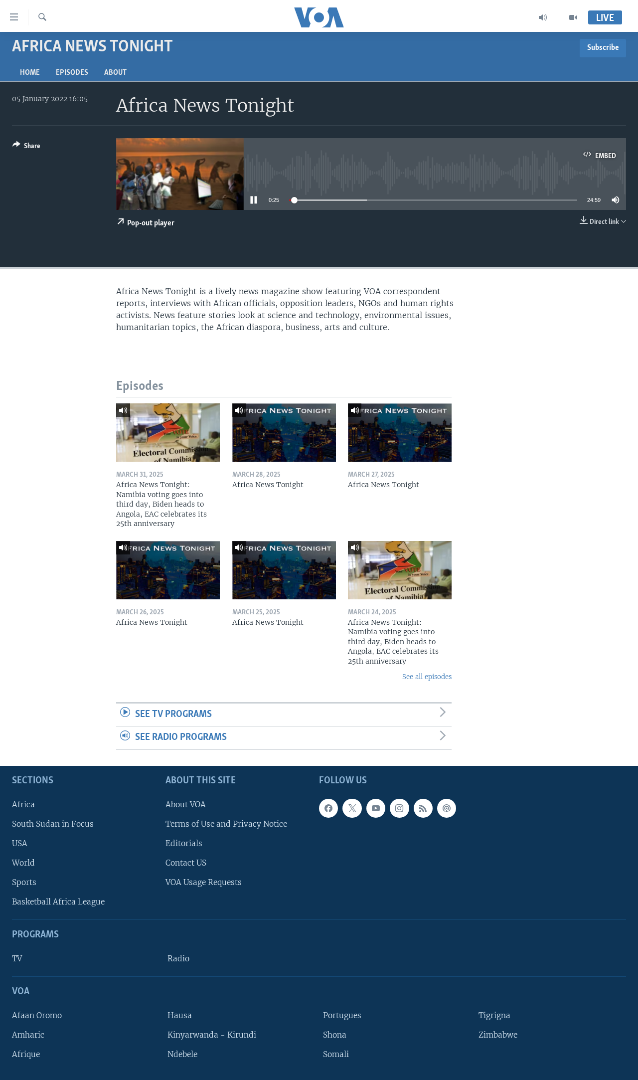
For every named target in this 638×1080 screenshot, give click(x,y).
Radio (178, 958)
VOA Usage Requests (203, 882)
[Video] (573, 17)
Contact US (185, 863)
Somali (336, 1054)
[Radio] (543, 17)
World (23, 863)
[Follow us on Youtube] (375, 808)
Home (30, 73)
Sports (24, 882)
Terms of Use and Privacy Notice (226, 824)
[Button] (26, 147)
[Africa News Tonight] (284, 432)
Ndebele (182, 1054)
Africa (23, 804)
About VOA (185, 804)
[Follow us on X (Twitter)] (351, 808)
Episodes (72, 73)
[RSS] (423, 808)
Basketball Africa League (58, 901)
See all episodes (427, 677)
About (115, 73)
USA (19, 843)
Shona (334, 1035)
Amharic (28, 1035)
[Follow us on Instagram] (399, 808)
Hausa (179, 1015)
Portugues (342, 1015)
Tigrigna (494, 1015)
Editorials (183, 843)
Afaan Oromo (37, 1015)
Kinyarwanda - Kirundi (211, 1035)
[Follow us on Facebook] (328, 808)
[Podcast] (446, 808)
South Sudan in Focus (53, 824)
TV (17, 958)
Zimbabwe (497, 1035)
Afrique (26, 1054)
